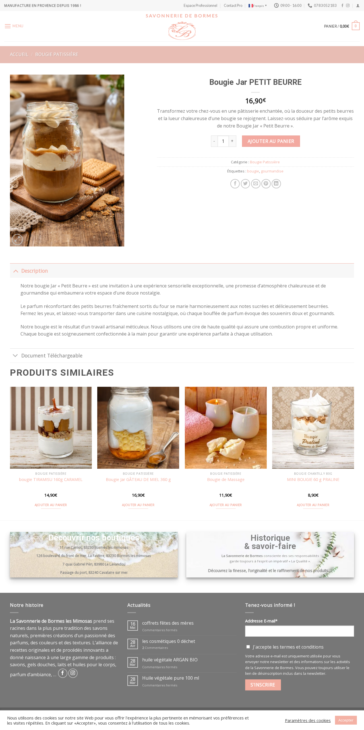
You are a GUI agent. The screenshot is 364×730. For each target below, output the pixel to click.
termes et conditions (302, 647)
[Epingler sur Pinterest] (266, 183)
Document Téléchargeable (51, 355)
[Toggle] (15, 270)
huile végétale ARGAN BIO (170, 660)
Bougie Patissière (56, 54)
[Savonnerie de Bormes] (182, 31)
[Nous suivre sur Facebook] (342, 6)
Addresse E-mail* (261, 621)
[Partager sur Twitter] (245, 183)
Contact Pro (233, 5)
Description (34, 270)
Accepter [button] (345, 720)
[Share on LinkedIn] (276, 183)
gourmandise (272, 171)
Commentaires (155, 647)
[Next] (353, 453)
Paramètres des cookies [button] (308, 720)
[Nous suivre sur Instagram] (347, 6)
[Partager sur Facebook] (235, 183)
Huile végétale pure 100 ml (170, 678)
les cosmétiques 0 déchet (168, 641)
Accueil (19, 54)
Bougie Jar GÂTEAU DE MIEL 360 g (138, 479)
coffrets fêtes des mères (168, 623)
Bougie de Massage (226, 479)
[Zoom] (17, 239)
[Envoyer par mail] (255, 183)
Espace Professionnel (200, 5)
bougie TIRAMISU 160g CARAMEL (50, 479)
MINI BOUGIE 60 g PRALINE (313, 479)
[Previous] (10, 453)
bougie (253, 171)
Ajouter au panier (271, 141)
